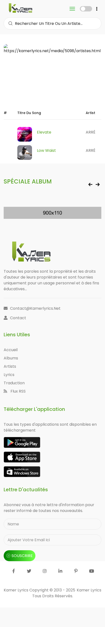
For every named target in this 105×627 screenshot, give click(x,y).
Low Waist (46, 150)
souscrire (22, 556)
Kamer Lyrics (89, 590)
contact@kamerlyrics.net (35, 308)
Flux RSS (18, 391)
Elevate (44, 132)
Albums (11, 358)
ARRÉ (90, 132)
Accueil (11, 350)
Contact (18, 318)
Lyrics (9, 374)
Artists (10, 366)
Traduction (14, 383)
